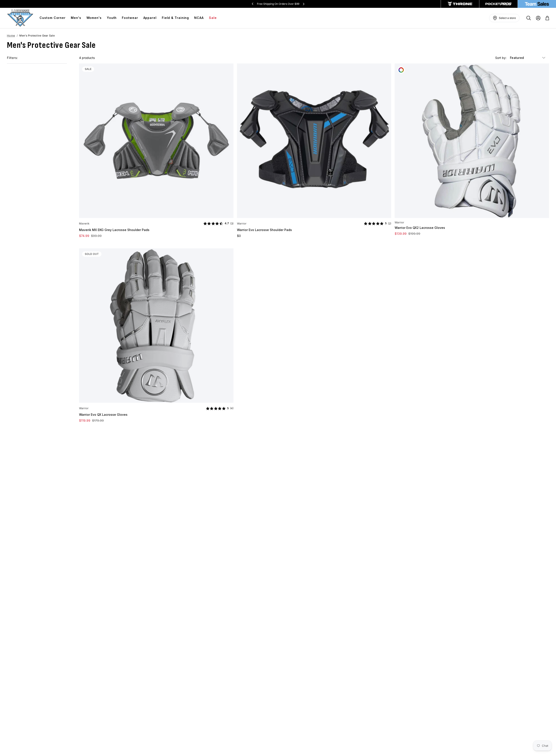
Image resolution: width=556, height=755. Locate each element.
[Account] (538, 18)
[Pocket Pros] (498, 4)
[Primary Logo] (20, 18)
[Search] (528, 18)
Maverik (84, 223)
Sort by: (501, 58)
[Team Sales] (537, 4)
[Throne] (460, 4)
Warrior (242, 223)
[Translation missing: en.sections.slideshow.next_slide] (303, 4)
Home (11, 35)
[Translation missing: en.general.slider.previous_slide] (252, 4)
